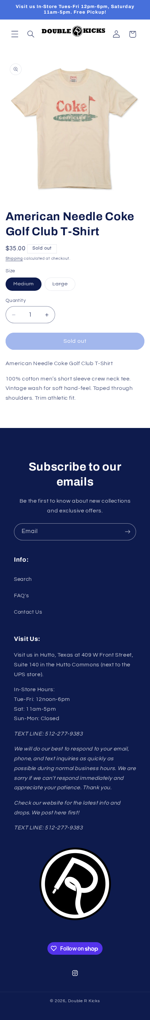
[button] (15, 34)
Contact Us (28, 612)
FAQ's (21, 595)
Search (23, 579)
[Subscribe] (128, 531)
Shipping (14, 258)
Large (63, 286)
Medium (27, 286)
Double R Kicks (84, 1001)
